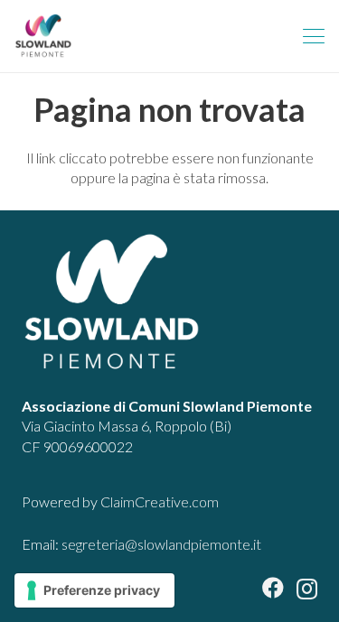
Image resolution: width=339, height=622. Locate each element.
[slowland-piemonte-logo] (43, 36)
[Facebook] (273, 588)
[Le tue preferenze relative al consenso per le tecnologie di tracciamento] (94, 590)
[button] (313, 36)
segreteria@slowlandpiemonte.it (161, 543)
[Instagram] (307, 588)
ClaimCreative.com (159, 501)
